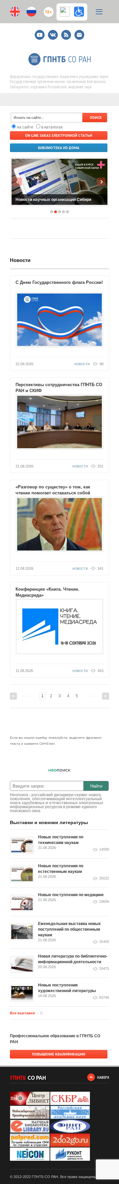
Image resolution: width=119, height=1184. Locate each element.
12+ (47, 9)
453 (100, 671)
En (15, 12)
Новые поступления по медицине (71, 894)
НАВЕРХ (103, 1077)
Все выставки (22, 1013)
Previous (18, 181)
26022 (104, 878)
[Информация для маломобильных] (79, 12)
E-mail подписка (79, 35)
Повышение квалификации (58, 1054)
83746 (104, 997)
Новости (20, 260)
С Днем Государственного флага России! (59, 282)
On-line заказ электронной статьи (58, 135)
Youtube (40, 32)
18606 (104, 901)
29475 (104, 969)
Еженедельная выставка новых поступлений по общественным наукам (69, 929)
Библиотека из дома (58, 147)
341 (100, 568)
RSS (65, 32)
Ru (31, 12)
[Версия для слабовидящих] (66, 12)
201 (100, 466)
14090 (104, 849)
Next (101, 181)
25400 (104, 942)
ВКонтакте (53, 32)
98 (101, 364)
